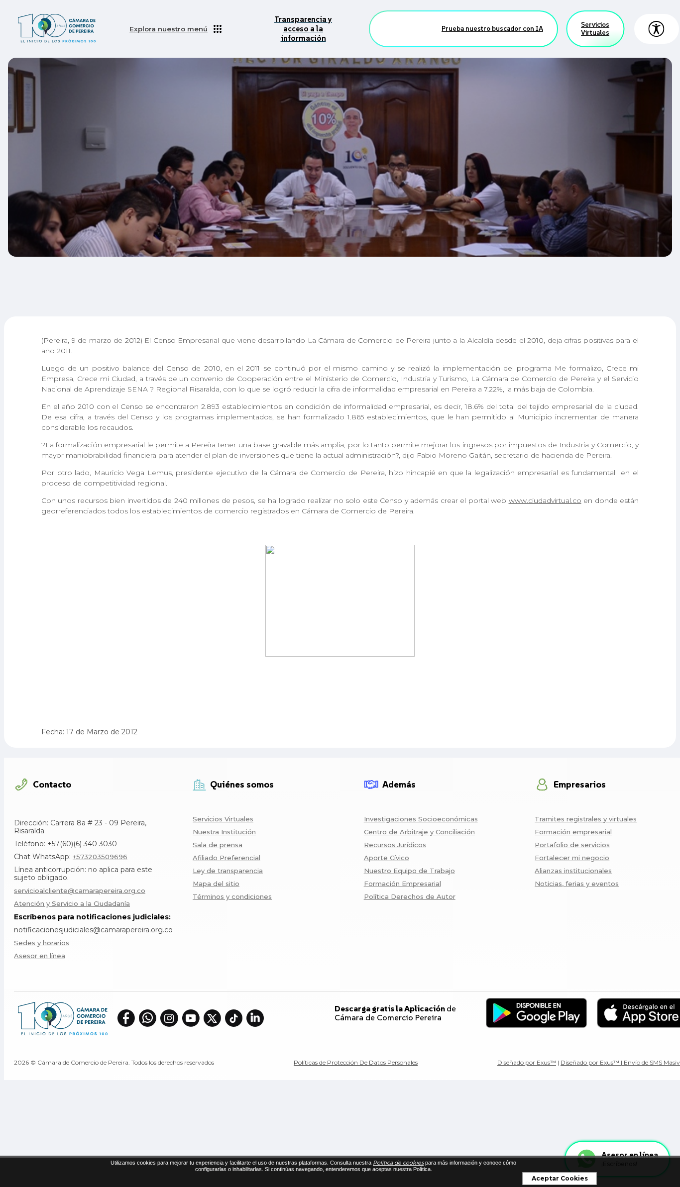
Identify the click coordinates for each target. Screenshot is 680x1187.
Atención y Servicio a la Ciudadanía (72, 903)
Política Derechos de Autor (409, 896)
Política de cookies (398, 1162)
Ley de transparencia (228, 871)
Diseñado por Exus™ (526, 1062)
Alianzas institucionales (573, 871)
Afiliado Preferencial (226, 858)
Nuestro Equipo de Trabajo (409, 871)
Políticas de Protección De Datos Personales (356, 1062)
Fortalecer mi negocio (572, 858)
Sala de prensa (217, 845)
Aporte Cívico (386, 858)
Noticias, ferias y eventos (577, 884)
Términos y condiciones (232, 896)
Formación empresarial (573, 832)
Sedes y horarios (41, 943)
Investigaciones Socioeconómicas (421, 819)
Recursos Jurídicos (395, 845)
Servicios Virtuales (595, 28)
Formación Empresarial (402, 884)
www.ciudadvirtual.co (545, 500)
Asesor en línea (39, 956)
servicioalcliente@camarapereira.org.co (79, 890)
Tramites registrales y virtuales (586, 819)
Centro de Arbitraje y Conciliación (419, 832)
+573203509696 (100, 857)
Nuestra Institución (224, 832)
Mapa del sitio (216, 884)
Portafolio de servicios (572, 845)
